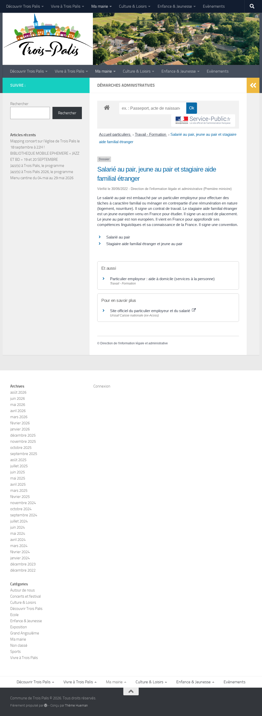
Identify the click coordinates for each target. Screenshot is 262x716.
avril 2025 (18, 484)
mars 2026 (18, 417)
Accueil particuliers (115, 134)
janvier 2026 (20, 429)
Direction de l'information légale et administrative (134, 343)
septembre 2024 (23, 515)
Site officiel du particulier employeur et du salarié (150, 311)
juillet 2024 (19, 521)
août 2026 (18, 392)
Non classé (18, 645)
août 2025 (18, 460)
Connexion (101, 386)
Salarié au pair (118, 237)
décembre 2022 (23, 570)
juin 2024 (17, 527)
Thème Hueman (76, 705)
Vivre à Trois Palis (65, 6)
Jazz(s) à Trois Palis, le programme (37, 165)
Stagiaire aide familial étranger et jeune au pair (144, 244)
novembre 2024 (23, 503)
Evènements (214, 6)
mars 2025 (18, 490)
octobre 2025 (20, 447)
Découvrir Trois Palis (23, 6)
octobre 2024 (20, 509)
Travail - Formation (151, 134)
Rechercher (19, 103)
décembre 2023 (23, 564)
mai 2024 (17, 533)
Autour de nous (22, 590)
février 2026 (20, 423)
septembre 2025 (23, 453)
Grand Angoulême (24, 633)
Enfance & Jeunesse (175, 6)
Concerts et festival (25, 596)
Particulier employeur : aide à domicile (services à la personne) (162, 279)
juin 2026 (17, 398)
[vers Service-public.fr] (203, 120)
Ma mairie (99, 6)
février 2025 (20, 496)
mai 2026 (17, 404)
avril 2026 (18, 410)
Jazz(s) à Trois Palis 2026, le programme (41, 171)
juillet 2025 (19, 466)
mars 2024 (18, 545)
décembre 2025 (23, 435)
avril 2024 (18, 539)
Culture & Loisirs (133, 6)
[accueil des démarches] (107, 107)
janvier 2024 (20, 558)
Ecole (14, 614)
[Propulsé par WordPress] (45, 705)
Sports (15, 651)
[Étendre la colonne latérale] (253, 85)
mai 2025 (17, 478)
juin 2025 (17, 472)
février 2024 (20, 552)
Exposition (18, 627)
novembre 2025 (23, 441)
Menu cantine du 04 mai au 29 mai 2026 (41, 178)
